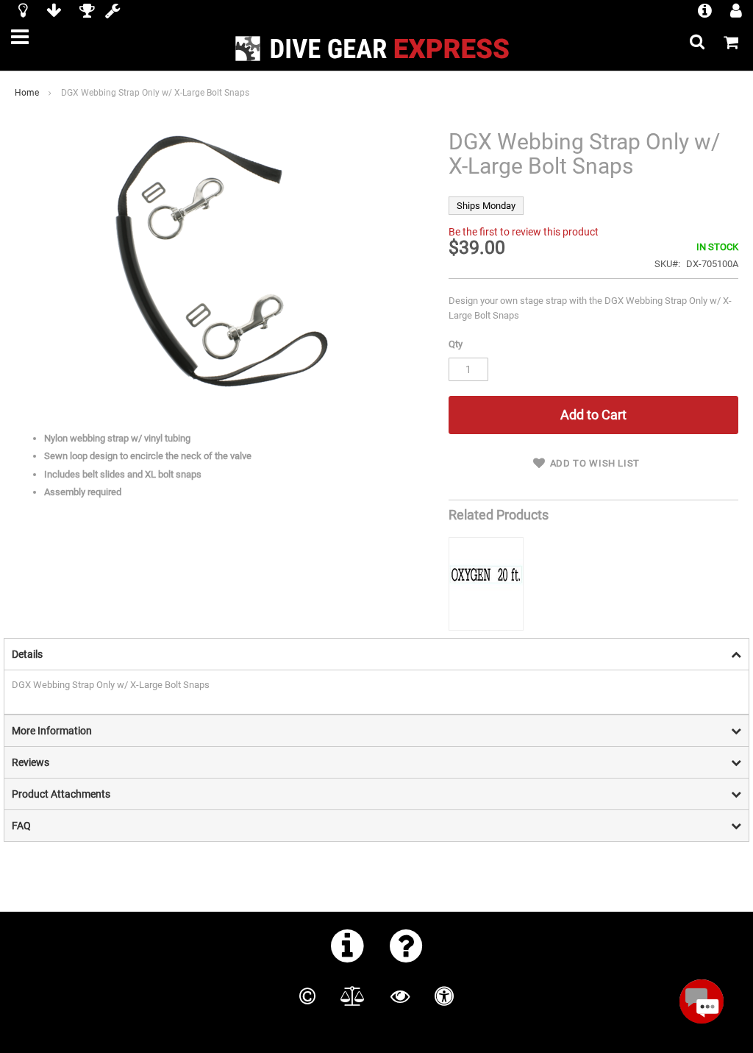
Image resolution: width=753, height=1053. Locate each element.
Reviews (30, 762)
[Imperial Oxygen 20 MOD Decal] (486, 584)
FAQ (21, 826)
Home (27, 93)
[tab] (376, 654)
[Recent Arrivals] (23, 12)
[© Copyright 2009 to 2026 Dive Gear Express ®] (307, 996)
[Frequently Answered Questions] (406, 945)
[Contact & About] (347, 945)
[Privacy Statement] (400, 996)
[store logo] (376, 48)
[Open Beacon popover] (701, 1001)
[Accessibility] (444, 996)
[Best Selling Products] (86, 12)
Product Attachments (61, 794)
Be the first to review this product (524, 232)
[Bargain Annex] (53, 12)
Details (27, 654)
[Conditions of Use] (352, 996)
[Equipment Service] (112, 12)
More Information (52, 731)
